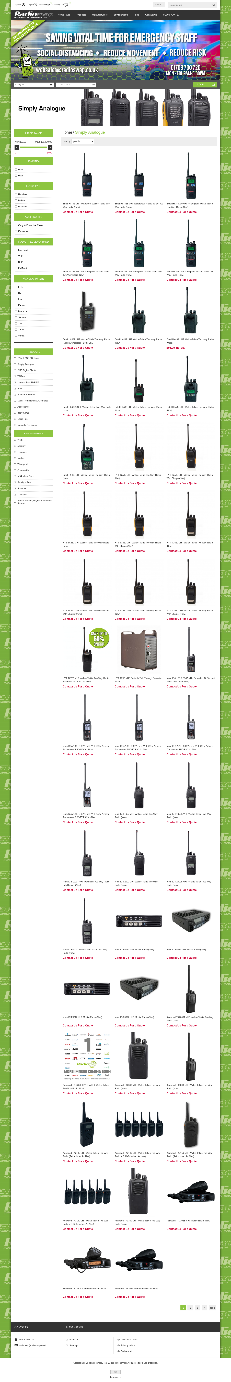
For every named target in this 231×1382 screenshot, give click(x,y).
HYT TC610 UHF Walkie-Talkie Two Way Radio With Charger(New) (190, 477)
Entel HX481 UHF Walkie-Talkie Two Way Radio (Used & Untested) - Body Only (86, 341)
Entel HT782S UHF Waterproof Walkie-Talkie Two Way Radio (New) (139, 205)
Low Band (23, 250)
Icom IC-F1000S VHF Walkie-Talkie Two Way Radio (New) (189, 816)
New (20, 169)
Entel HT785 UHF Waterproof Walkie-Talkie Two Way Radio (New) (138, 273)
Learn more (115, 1377)
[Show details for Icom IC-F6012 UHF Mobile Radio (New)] (87, 988)
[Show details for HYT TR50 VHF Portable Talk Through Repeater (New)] (139, 649)
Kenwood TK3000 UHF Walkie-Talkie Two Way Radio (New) (189, 1087)
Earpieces (23, 231)
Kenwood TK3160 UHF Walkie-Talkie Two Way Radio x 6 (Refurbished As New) (85, 1222)
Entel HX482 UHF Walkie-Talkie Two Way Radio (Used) (190, 341)
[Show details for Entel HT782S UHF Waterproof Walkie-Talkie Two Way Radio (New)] (139, 175)
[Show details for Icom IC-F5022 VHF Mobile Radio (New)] (191, 921)
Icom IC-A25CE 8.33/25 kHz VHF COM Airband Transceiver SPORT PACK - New (138, 748)
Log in (30, 5)
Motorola (22, 311)
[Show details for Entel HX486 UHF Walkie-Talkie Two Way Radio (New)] (87, 446)
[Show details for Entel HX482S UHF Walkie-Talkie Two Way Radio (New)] (87, 378)
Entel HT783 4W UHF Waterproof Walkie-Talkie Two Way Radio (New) (86, 273)
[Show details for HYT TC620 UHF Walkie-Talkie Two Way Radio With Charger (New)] (87, 582)
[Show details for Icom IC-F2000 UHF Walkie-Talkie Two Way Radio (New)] (139, 853)
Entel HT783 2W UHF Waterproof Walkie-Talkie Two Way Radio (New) (190, 205)
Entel (20, 287)
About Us (73, 1339)
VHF (20, 256)
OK (115, 1372)
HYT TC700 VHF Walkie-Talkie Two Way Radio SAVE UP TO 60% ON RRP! (86, 680)
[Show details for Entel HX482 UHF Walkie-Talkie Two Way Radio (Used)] (191, 310)
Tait (20, 323)
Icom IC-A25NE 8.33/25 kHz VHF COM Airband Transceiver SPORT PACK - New (86, 816)
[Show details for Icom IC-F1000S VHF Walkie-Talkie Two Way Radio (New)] (191, 785)
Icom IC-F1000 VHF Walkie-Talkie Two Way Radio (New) (136, 816)
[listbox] (34, 85)
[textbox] (189, 5)
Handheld (22, 194)
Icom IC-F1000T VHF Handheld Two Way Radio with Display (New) (86, 883)
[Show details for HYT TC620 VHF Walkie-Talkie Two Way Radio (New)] (139, 582)
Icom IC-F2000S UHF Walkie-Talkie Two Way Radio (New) (189, 883)
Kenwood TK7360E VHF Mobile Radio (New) (84, 1288)
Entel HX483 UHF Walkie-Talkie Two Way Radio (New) (138, 409)
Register (17, 5)
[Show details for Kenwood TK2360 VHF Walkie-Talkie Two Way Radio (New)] (139, 1056)
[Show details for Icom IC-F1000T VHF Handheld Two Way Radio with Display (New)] (87, 853)
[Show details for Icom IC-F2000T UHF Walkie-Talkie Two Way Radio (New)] (87, 921)
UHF (20, 262)
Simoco (22, 317)
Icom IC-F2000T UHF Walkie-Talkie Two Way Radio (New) (85, 951)
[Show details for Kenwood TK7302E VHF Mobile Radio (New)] (191, 1192)
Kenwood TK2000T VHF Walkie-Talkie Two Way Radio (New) (190, 1019)
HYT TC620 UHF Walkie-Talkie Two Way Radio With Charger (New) (86, 612)
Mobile (21, 200)
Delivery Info (127, 1351)
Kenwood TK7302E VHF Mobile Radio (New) (188, 1220)
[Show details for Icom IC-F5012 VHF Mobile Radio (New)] (139, 921)
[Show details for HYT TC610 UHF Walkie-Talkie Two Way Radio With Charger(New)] (191, 446)
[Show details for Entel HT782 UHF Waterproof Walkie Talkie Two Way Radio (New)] (87, 175)
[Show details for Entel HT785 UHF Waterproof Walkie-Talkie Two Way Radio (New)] (139, 243)
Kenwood (22, 305)
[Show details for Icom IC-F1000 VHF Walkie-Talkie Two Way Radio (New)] (139, 785)
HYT (20, 293)
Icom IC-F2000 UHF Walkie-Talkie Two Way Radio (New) (136, 883)
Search (201, 84)
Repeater (22, 206)
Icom (20, 299)
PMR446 (22, 268)
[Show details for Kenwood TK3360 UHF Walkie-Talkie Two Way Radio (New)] (139, 1192)
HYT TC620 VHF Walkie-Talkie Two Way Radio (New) (138, 612)
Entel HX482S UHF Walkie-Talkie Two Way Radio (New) (87, 409)
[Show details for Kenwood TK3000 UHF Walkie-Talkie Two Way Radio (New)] (191, 1056)
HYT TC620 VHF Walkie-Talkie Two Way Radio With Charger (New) (190, 612)
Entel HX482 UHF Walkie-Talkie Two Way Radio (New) (138, 341)
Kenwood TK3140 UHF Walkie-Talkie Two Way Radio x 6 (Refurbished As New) (137, 1155)
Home (67, 132)
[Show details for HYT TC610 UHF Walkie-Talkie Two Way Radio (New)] (139, 446)
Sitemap (73, 1345)
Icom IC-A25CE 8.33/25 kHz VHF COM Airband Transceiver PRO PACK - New (86, 748)
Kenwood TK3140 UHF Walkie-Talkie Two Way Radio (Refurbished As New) (85, 1155)
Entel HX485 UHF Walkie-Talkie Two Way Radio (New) (190, 409)
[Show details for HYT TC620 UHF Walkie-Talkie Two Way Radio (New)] (191, 514)
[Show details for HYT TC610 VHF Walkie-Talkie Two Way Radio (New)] (87, 514)
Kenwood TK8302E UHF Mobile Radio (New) (136, 1288)
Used (20, 175)
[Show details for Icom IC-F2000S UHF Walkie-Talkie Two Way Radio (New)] (191, 853)
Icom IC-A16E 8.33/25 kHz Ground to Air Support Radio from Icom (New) (191, 680)
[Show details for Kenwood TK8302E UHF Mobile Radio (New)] (139, 1260)
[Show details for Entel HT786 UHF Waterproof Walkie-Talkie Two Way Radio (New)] (191, 243)
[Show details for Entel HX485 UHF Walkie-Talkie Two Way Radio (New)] (191, 378)
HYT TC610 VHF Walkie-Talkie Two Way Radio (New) (86, 544)
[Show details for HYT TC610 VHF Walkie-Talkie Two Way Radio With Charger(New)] (139, 514)
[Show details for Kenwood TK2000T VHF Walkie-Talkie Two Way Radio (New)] (191, 988)
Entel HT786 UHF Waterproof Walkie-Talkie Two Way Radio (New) (190, 273)
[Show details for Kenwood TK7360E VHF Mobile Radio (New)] (87, 1260)
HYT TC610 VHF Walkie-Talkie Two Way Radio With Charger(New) (138, 544)
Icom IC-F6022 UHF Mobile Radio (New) (134, 1017)
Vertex (21, 335)
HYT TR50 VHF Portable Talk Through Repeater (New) (138, 680)
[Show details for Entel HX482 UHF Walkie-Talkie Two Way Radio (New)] (139, 310)
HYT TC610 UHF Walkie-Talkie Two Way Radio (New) (138, 477)
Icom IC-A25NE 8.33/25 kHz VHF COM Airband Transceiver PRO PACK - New (190, 748)
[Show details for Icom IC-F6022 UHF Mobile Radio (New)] (139, 988)
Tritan (21, 329)
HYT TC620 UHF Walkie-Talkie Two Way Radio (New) (190, 544)
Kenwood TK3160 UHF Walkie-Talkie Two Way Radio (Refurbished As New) (189, 1155)
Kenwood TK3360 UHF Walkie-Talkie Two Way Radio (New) (137, 1222)
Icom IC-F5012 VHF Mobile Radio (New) (134, 949)
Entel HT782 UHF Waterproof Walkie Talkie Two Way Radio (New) (86, 205)
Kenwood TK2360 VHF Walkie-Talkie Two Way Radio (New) (137, 1087)
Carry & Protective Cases (30, 225)
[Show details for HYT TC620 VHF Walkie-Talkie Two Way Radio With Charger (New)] (191, 582)
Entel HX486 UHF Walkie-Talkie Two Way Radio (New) (86, 477)
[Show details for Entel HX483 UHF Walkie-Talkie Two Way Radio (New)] (139, 378)
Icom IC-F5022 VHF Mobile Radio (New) (186, 949)
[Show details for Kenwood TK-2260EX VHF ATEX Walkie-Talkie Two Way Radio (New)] (87, 1056)
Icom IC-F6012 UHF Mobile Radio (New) (82, 1017)
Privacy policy (128, 1345)
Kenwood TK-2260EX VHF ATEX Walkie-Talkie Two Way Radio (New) (86, 1087)
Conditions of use (129, 1339)
